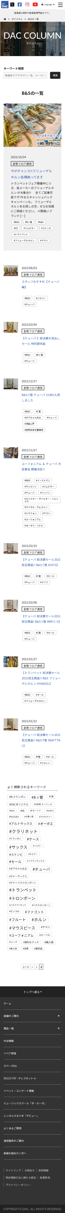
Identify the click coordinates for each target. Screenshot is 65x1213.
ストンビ (47, 228)
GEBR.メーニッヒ (43, 804)
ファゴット (35, 911)
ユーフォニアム (33, 519)
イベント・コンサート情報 (19, 1091)
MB (22, 810)
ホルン (40, 919)
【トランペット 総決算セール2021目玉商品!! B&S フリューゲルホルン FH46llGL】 (41, 678)
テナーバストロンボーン (23, 882)
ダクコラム (17, 18)
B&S (17, 221)
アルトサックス (21, 823)
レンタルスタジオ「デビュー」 (21, 1115)
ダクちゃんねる (33, 417)
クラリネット (25, 831)
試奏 (26, 948)
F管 (38, 756)
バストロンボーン (41, 905)
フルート (18, 919)
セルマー (33, 853)
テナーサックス (18, 876)
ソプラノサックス (36, 860)
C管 (39, 411)
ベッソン (46, 492)
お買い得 (29, 816)
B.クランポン (18, 797)
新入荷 (13, 948)
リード (14, 942)
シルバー (41, 298)
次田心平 (30, 423)
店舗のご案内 (11, 1016)
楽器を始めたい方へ (15, 1153)
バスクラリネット (18, 904)
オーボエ (46, 823)
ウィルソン (31, 486)
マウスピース (23, 928)
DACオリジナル (19, 804)
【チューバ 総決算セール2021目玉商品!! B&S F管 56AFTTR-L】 (41, 740)
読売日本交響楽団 (34, 429)
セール (51, 575)
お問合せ (30, 1170)
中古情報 (9, 1041)
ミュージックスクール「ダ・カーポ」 (25, 1103)
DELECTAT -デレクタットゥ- (20, 1078)
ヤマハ (45, 240)
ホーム (7, 1003)
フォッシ (46, 762)
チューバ (30, 304)
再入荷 (49, 942)
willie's (50, 810)
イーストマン (43, 480)
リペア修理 (10, 1053)
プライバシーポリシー (18, 1185)
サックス (19, 847)
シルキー (38, 845)
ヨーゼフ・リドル (34, 525)
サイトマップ (13, 1170)
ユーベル (45, 935)
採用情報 (43, 1170)
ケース (34, 839)
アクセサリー (46, 816)
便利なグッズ (32, 942)
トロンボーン (23, 898)
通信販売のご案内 (14, 1140)
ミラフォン (31, 513)
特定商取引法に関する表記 (21, 1177)
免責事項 (45, 1177)
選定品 (38, 948)
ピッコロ (14, 911)
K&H (41, 221)
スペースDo (10, 1066)
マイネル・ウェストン (36, 507)
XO (16, 228)
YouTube (14, 816)
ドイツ (45, 582)
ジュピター (30, 228)
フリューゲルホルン (24, 240)
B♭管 (29, 221)
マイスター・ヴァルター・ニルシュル (41, 499)
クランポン (15, 838)
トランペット (21, 234)
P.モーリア (36, 810)
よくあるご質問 (12, 1128)
